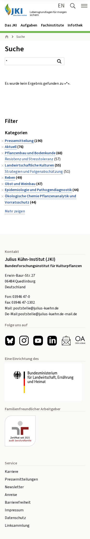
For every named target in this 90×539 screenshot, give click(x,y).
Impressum (14, 510)
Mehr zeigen (15, 211)
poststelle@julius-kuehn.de (36, 308)
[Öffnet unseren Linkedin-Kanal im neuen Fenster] (52, 340)
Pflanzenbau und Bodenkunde (30, 153)
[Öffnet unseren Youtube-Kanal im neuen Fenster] (38, 340)
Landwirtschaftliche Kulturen (29, 165)
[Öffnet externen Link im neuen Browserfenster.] (45, 382)
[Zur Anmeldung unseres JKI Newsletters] (66, 340)
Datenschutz (15, 517)
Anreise (11, 494)
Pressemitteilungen (21, 479)
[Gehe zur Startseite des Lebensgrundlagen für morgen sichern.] (16, 10)
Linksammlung (17, 525)
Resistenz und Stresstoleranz (29, 159)
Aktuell (11, 146)
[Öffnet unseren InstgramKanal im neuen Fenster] (24, 340)
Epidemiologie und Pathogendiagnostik (38, 189)
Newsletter (14, 487)
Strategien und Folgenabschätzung (34, 171)
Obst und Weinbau (20, 183)
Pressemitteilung (19, 140)
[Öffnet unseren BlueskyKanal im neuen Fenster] (10, 340)
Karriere (11, 471)
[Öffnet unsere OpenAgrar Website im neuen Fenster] (80, 340)
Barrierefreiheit (18, 502)
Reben (10, 177)
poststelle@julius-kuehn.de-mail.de (47, 314)
